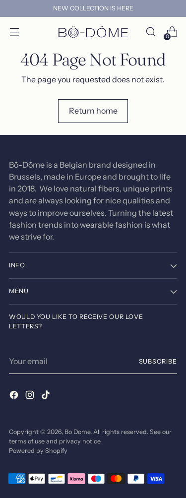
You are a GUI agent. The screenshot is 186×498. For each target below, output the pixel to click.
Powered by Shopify (38, 450)
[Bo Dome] (93, 32)
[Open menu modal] (14, 32)
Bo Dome (77, 432)
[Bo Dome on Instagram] (31, 396)
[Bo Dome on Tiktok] (47, 396)
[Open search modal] (150, 32)
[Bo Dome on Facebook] (15, 396)
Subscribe (158, 361)
